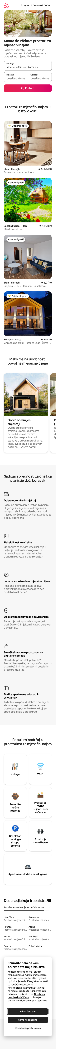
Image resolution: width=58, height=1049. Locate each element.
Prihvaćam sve (27, 1011)
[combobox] (27, 67)
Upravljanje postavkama (28, 1028)
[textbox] (15, 78)
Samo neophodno (27, 1019)
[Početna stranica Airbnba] (6, 5)
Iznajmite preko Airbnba (35, 5)
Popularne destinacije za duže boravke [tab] (24, 907)
